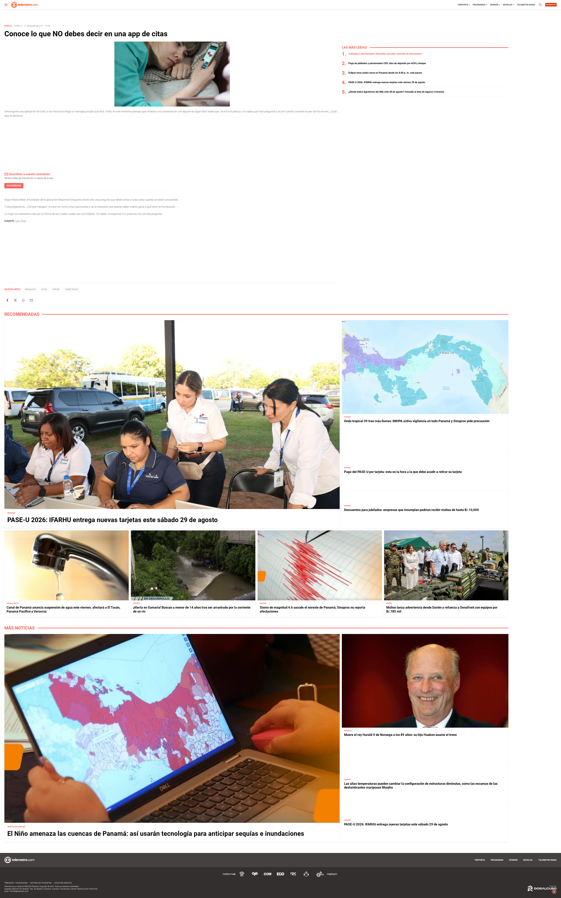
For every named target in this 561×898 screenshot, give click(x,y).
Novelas (507, 5)
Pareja (18, 26)
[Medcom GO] (229, 876)
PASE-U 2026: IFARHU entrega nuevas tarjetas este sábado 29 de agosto (112, 520)
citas (44, 289)
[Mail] (31, 300)
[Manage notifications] (554, 891)
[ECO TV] (280, 876)
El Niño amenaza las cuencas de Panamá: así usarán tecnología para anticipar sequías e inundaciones (155, 833)
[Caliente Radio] (306, 876)
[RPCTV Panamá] (242, 876)
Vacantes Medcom (63, 883)
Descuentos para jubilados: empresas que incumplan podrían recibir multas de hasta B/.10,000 (411, 510)
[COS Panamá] (267, 876)
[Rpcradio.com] (293, 876)
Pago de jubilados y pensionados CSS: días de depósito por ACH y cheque (387, 63)
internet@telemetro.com (18, 891)
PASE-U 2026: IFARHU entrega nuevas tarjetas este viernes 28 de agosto (386, 82)
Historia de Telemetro (41, 883)
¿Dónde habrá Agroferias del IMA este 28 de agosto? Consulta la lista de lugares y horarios (396, 91)
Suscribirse (14, 185)
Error (56, 289)
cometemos (71, 289)
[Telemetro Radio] (319, 876)
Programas (479, 5)
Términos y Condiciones (16, 883)
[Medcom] (331, 876)
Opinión (494, 5)
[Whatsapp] (23, 300)
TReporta (463, 5)
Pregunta (30, 289)
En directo (551, 5)
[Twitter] (15, 300)
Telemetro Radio (526, 5)
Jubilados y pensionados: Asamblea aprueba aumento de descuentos (385, 53)
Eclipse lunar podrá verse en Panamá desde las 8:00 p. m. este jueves (385, 72)
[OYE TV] (254, 876)
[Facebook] (7, 300)
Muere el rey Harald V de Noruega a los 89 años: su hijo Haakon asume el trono (400, 735)
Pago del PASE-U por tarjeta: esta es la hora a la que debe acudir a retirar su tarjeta (403, 472)
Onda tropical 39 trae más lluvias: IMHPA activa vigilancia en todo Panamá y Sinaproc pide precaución (416, 421)
